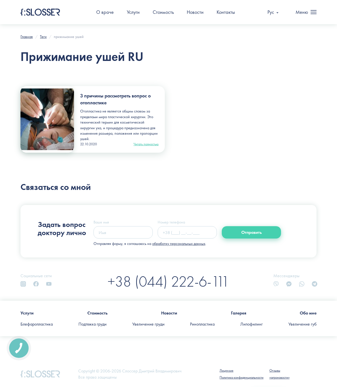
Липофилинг (251, 324)
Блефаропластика (36, 324)
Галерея (238, 313)
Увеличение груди (148, 324)
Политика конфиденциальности (241, 377)
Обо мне (308, 313)
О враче (105, 12)
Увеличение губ (302, 324)
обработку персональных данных (178, 243)
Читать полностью (146, 144)
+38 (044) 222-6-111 (168, 281)
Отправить (251, 232)
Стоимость (163, 12)
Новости (195, 12)
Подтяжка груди (92, 324)
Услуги (133, 12)
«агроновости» (279, 377)
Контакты (226, 12)
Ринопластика (202, 324)
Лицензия (226, 370)
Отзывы (274, 370)
